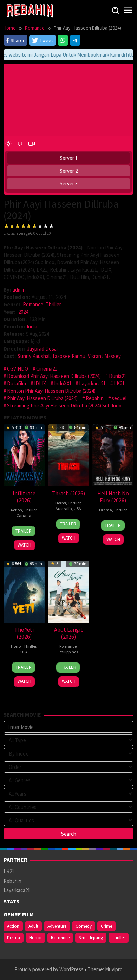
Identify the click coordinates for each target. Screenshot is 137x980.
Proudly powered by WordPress (49, 969)
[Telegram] (75, 40)
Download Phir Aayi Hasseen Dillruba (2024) (54, 376)
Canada (24, 515)
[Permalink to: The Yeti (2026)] (24, 591)
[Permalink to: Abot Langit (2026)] (69, 591)
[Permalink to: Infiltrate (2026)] (24, 454)
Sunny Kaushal (34, 356)
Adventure (56, 926)
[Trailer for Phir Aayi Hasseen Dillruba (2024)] (31, 143)
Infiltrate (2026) (24, 497)
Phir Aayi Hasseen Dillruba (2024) (42, 398)
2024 (23, 311)
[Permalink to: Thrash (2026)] (69, 454)
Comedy (84, 926)
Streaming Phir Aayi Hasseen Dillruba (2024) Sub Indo (64, 405)
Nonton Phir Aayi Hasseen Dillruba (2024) (51, 390)
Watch (24, 545)
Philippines (68, 651)
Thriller (53, 304)
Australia (64, 508)
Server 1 (69, 158)
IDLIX (40, 383)
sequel (119, 398)
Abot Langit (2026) (68, 633)
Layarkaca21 (92, 383)
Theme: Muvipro (105, 969)
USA (77, 508)
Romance (33, 304)
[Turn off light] (8, 143)
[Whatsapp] (63, 40)
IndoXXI (62, 383)
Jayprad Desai (42, 348)
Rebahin (95, 398)
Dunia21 (117, 376)
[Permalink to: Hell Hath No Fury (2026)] (113, 454)
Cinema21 (46, 368)
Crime (106, 926)
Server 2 (69, 171)
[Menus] (128, 10)
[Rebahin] (30, 10)
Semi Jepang (91, 938)
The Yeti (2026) (24, 633)
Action (16, 509)
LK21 (119, 383)
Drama (105, 509)
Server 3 (69, 183)
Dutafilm (16, 383)
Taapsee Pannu (68, 356)
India (32, 326)
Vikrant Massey (104, 356)
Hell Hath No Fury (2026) (113, 497)
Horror (60, 502)
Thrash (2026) (68, 493)
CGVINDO (17, 368)
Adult (33, 926)
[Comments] (20, 143)
